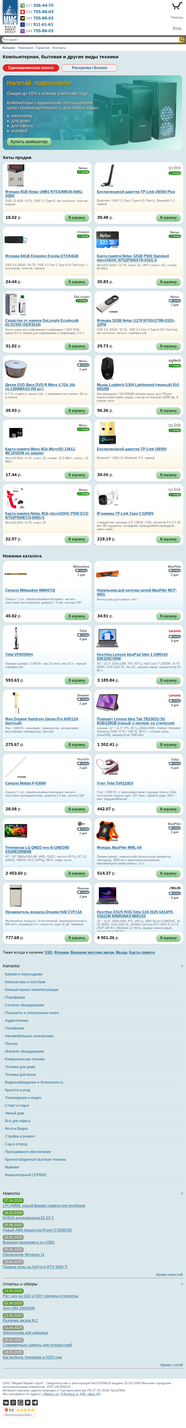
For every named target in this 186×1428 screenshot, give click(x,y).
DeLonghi (81, 297)
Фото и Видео (16, 1129)
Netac (83, 168)
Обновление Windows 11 (23, 1255)
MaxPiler (174, 566)
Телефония (14, 1028)
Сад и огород (16, 1144)
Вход (177, 28)
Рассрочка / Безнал (89, 68)
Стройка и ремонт (20, 1136)
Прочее (11, 1044)
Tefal (83, 631)
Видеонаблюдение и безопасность (34, 1082)
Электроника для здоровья (25, 1333)
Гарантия (43, 47)
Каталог (9, 47)
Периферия (15, 997)
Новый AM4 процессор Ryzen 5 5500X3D (37, 1230)
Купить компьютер (29, 141)
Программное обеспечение (28, 1152)
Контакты (59, 47)
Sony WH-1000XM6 (19, 1308)
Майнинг (12, 1167)
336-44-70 (43, 5)
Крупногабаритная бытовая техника (35, 1159)
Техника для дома (20, 1067)
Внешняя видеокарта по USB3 (28, 1242)
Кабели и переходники (24, 974)
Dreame (83, 695)
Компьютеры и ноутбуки (25, 982)
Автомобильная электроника (29, 1036)
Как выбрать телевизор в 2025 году (32, 1357)
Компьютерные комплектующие (32, 990)
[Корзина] (177, 7)
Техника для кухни (20, 1075)
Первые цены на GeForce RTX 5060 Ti (35, 1267)
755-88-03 (43, 11)
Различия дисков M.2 (20, 1320)
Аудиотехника (16, 1020)
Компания (25, 47)
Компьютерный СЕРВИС (26, 1175)
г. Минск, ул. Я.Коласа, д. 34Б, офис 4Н (71, 1394)
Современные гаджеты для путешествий (37, 1345)
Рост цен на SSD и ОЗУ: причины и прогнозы (40, 1296)
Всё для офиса (17, 1121)
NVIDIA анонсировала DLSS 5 (28, 1218)
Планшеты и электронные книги (32, 1013)
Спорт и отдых (17, 1105)
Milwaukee (81, 566)
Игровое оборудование (24, 1051)
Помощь (177, 17)
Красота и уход (17, 1090)
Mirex (83, 361)
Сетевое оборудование (24, 1005)
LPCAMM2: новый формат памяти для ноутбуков (44, 1206)
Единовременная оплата (31, 68)
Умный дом (14, 1113)
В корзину (77, 218)
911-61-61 (43, 24)
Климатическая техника (25, 1059)
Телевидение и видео (23, 1098)
